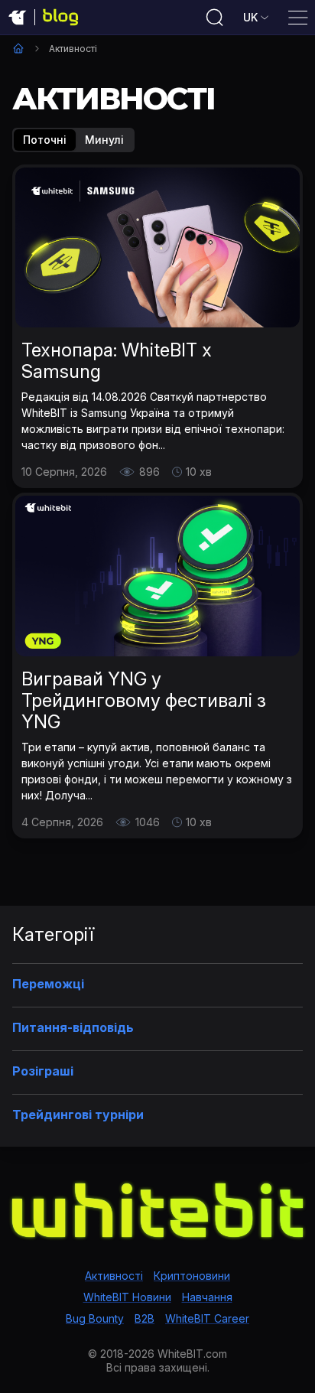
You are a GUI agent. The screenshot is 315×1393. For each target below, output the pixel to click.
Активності (114, 1275)
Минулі (104, 139)
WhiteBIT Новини (127, 1296)
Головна (18, 48)
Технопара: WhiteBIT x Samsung (116, 360)
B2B (144, 1318)
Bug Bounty (95, 1318)
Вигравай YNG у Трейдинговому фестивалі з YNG (143, 700)
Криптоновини (192, 1275)
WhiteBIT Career (207, 1318)
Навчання (207, 1296)
